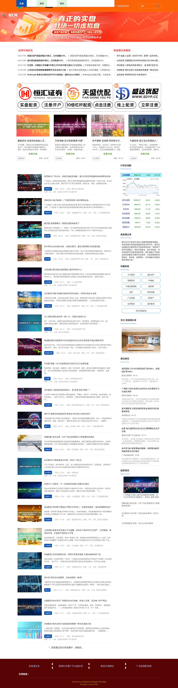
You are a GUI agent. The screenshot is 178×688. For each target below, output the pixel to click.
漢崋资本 (48, 213)
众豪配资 (48, 613)
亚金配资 (48, 519)
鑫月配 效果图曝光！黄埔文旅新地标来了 (62, 223)
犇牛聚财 (96, 158)
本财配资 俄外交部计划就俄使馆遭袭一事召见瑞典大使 (140, 69)
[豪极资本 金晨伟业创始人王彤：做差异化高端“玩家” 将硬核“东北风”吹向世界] (33, 125)
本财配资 (48, 636)
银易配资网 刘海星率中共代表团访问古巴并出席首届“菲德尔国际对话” (74, 340)
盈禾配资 (151, 303)
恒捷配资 (48, 567)
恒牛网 (47, 259)
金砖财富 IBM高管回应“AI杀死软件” (132, 74)
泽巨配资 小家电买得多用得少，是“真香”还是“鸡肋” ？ (140, 65)
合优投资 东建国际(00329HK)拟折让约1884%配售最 (139, 60)
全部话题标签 (141, 310)
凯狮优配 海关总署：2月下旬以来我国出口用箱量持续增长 (69, 436)
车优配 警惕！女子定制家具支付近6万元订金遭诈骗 (66, 363)
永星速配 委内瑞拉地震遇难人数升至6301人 (63, 269)
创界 (131, 292)
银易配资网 (48, 353)
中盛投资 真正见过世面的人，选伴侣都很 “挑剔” (153, 140)
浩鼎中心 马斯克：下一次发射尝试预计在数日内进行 (66, 483)
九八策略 (48, 329)
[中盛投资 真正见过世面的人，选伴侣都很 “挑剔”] (145, 125)
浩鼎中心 (48, 496)
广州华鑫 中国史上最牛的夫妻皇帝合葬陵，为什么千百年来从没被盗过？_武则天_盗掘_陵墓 (141, 496)
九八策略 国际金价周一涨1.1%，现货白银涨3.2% (65, 316)
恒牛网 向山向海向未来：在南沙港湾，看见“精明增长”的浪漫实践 (72, 246)
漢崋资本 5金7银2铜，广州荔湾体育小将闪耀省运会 (66, 200)
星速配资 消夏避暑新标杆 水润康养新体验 (62, 647)
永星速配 (48, 282)
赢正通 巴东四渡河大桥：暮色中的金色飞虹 (62, 674)
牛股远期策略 (131, 286)
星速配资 (48, 662)
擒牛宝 (47, 426)
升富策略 (59, 158)
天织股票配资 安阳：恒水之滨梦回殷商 (137, 523)
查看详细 (33, 153)
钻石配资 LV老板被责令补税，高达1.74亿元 (63, 460)
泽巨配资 (48, 405)
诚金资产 (151, 274)
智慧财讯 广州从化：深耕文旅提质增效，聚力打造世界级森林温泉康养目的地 (77, 176)
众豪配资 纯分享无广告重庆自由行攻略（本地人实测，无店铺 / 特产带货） (76, 600)
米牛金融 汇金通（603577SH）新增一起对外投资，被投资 (142, 55)
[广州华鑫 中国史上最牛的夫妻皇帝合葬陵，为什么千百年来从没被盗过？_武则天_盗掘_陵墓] (141, 484)
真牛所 (47, 590)
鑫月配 (47, 236)
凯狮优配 (48, 449)
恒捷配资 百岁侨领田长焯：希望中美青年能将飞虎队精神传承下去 (72, 554)
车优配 (47, 378)
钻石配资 (48, 306)
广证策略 (131, 298)
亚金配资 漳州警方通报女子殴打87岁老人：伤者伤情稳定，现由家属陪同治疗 (77, 507)
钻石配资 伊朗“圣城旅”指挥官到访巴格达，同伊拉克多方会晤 (70, 293)
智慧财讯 (48, 189)
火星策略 (48, 545)
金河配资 (131, 303)
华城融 (151, 280)
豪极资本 (21, 158)
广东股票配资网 (122, 5)
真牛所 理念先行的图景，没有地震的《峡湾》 (63, 577)
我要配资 (131, 280)
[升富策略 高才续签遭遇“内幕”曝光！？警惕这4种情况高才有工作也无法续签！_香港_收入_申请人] (70, 125)
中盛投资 (133, 158)
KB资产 (151, 298)
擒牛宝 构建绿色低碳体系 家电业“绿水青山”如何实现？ (67, 413)
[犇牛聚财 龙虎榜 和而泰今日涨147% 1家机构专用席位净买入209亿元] (107, 125)
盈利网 (151, 286)
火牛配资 (131, 274)
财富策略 (151, 292)
